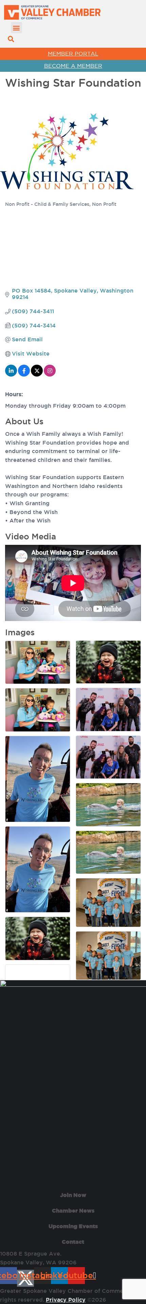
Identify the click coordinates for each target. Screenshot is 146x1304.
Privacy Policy (66, 1300)
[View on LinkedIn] (11, 374)
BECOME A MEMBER (73, 66)
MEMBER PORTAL (73, 53)
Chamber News (73, 1210)
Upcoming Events (73, 1226)
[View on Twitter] (37, 374)
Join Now (73, 1195)
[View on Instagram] (50, 374)
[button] (16, 27)
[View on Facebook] (24, 374)
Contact (73, 1242)
